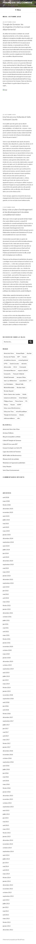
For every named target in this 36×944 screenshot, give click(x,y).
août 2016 (6, 766)
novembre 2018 (8, 695)
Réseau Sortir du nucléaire (11, 459)
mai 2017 (6, 732)
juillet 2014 (6, 859)
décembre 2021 (8, 613)
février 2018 (7, 713)
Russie (12, 405)
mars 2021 (6, 635)
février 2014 (7, 877)
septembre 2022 (8, 583)
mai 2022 (6, 594)
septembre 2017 (8, 721)
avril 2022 (6, 598)
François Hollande (18, 374)
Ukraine (21, 415)
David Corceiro (14, 364)
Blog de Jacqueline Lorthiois (11, 437)
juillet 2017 (6, 725)
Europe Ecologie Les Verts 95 (12, 448)
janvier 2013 (6, 926)
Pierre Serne (19, 401)
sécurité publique (21, 411)
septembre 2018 (8, 699)
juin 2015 (5, 818)
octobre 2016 (7, 758)
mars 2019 (6, 684)
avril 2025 (6, 527)
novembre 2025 (8, 512)
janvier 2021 (6, 643)
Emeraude (22, 367)
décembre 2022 (8, 579)
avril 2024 (6, 557)
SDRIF (19, 405)
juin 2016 (5, 773)
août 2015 (6, 810)
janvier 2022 (7, 609)
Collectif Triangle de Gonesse (12, 440)
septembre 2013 (8, 896)
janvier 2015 (7, 836)
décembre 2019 (8, 661)
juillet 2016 (6, 769)
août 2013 (6, 900)
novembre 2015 (8, 799)
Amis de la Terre (9, 353)
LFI (30, 381)
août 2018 (6, 702)
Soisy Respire (7, 466)
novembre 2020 (8, 646)
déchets (24, 364)
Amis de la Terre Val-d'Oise (11, 429)
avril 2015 (6, 825)
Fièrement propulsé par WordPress (13, 939)
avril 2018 (6, 710)
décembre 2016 (8, 751)
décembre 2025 (8, 508)
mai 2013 (6, 911)
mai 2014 (6, 866)
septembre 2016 (8, 762)
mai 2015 (6, 822)
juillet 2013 (6, 903)
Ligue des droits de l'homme (12, 452)
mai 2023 (6, 568)
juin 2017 (5, 728)
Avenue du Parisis (9, 357)
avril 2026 (6, 497)
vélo (18, 418)
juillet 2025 (6, 520)
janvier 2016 (7, 792)
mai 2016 (6, 777)
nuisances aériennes (10, 398)
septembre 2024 (8, 542)
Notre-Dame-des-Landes (12, 394)
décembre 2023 (8, 561)
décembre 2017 (8, 717)
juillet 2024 (6, 550)
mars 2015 (6, 829)
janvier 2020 (7, 658)
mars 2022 (6, 602)
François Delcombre (17, 2)
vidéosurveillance (9, 418)
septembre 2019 (8, 669)
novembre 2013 (8, 889)
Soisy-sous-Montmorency (12, 408)
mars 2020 (6, 654)
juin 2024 (6, 553)
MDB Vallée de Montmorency (12, 455)
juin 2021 (5, 624)
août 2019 (6, 672)
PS (26, 401)
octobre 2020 (7, 650)
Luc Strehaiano (8, 384)
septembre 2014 (8, 851)
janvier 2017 (6, 747)
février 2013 (6, 922)
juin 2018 (5, 706)
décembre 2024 (8, 538)
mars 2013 (6, 918)
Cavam (24, 357)
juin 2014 (5, 863)
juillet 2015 (6, 814)
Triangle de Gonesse (10, 415)
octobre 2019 (7, 665)
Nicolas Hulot (21, 387)
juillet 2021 (6, 620)
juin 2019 (5, 680)
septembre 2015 (8, 807)
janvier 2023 (7, 576)
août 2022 (6, 587)
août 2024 (6, 546)
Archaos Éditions (8, 433)
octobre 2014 (7, 848)
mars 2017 (6, 740)
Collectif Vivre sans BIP (10, 444)
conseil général (23, 360)
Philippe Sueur (8, 401)
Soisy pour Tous (9, 411)
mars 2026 (6, 501)
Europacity (7, 374)
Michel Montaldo (9, 387)
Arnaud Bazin (20, 353)
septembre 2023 (8, 564)
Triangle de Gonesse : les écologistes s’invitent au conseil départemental (16, 27)
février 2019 (7, 687)
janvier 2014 (7, 881)
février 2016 (7, 788)
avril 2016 (6, 781)
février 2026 (7, 505)
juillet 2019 (6, 676)
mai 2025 (6, 523)
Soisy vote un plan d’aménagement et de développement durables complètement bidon (17, 212)
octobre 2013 (7, 892)
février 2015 (7, 833)
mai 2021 (6, 628)
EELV (15, 367)
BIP (18, 357)
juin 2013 (5, 907)
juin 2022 (5, 591)
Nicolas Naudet (9, 391)
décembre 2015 (8, 795)
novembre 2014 (8, 844)
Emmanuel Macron (10, 370)
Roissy (6, 405)
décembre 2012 (8, 930)
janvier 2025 (7, 535)
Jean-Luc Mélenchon (10, 381)
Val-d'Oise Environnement (11, 470)
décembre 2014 (8, 840)
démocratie (7, 367)
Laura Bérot (23, 381)
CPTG (5, 364)
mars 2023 (6, 572)
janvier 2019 (7, 691)
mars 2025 (6, 531)
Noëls (24, 394)
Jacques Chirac (21, 377)
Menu (19, 10)
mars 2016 (6, 784)
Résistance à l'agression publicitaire (14, 463)
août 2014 (6, 855)
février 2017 (6, 743)
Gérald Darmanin (9, 377)
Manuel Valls (19, 384)
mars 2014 (6, 874)
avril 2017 (6, 736)
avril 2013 (6, 915)
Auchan (29, 353)
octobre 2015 (7, 803)
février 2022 (7, 605)
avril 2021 (6, 631)
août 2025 (6, 516)
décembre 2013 (8, 885)
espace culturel (23, 370)
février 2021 (6, 639)
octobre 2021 (7, 617)
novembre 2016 (8, 754)
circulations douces (10, 360)
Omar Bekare (23, 398)
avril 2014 (6, 870)
